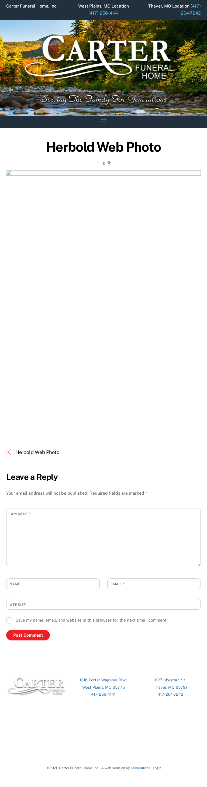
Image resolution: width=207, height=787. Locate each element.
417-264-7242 (170, 694)
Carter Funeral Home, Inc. (32, 6)
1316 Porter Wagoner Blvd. (103, 680)
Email (117, 584)
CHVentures (140, 768)
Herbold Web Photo (103, 147)
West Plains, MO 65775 (103, 687)
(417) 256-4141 (103, 13)
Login (157, 768)
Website (17, 605)
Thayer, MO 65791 (170, 687)
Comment (20, 514)
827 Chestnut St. (170, 680)
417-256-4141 (103, 694)
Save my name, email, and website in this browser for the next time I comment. (91, 620)
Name (16, 584)
